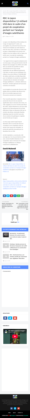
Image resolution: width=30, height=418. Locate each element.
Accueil (4, 11)
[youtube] (15, 318)
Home (9, 412)
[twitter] (10, 318)
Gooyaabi (26, 415)
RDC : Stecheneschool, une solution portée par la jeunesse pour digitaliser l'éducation (18, 256)
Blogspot (13, 415)
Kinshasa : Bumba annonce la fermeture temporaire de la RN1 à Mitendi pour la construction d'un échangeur (18, 246)
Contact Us (20, 412)
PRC (5, 36)
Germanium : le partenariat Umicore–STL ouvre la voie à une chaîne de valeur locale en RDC (18, 236)
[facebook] (5, 318)
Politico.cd (6, 171)
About (14, 412)
